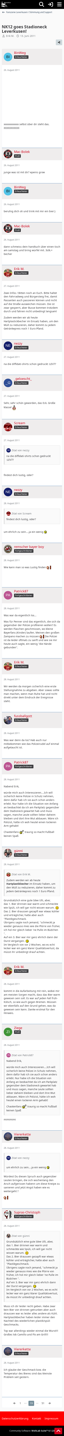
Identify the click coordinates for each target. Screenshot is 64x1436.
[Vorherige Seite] (14, 1403)
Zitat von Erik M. (21, 874)
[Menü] (59, 4)
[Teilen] (59, 42)
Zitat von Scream (21, 513)
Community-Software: (32, 1430)
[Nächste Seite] (49, 1403)
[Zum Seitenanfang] (58, 1431)
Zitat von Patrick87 (22, 1055)
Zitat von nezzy (20, 450)
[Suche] (41, 4)
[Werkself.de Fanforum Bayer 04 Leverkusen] (6, 4)
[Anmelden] (50, 4)
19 (31, 1403)
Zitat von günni (21, 1236)
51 (43, 1403)
